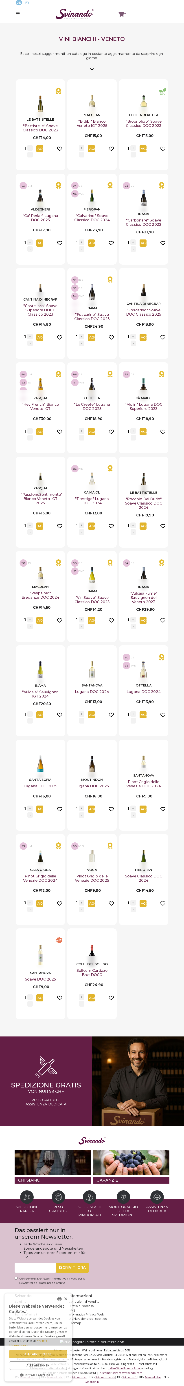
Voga (92, 870)
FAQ (71, 1310)
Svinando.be (153, 1377)
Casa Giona (40, 870)
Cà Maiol (144, 398)
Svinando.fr (129, 1377)
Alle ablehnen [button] (38, 1365)
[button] (38, 1375)
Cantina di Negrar (40, 299)
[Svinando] (74, 14)
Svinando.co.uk (105, 1377)
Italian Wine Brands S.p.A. (124, 1368)
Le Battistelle (40, 119)
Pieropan (92, 209)
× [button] (65, 1299)
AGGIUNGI (40, 148)
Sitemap (74, 1323)
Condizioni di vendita (83, 1301)
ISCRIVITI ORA (72, 1267)
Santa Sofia (40, 780)
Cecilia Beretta (143, 115)
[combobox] (59, 1299)
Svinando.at (78, 1377)
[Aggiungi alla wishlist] (59, 148)
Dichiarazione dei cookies (87, 1318)
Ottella (92, 398)
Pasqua (40, 398)
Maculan (92, 115)
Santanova (92, 685)
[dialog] (38, 1337)
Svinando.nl (92, 1382)
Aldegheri (40, 209)
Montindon (92, 780)
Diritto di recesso (81, 1306)
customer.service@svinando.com (120, 1373)
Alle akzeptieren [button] (38, 1354)
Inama (143, 214)
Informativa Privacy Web (86, 1314)
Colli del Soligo (92, 964)
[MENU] (18, 14)
